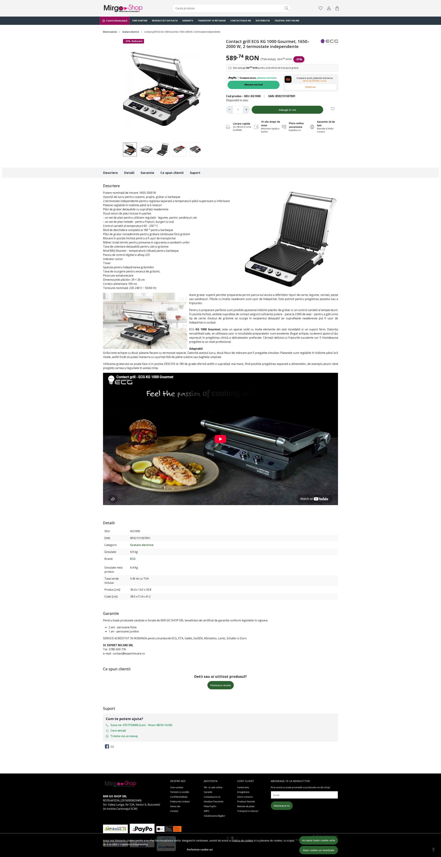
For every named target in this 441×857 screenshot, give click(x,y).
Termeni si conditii (179, 792)
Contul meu (243, 787)
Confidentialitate (179, 796)
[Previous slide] (128, 149)
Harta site (175, 806)
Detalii (129, 173)
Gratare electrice (130, 31)
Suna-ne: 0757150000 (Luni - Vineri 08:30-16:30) (141, 725)
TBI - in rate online (213, 787)
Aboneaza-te (282, 805)
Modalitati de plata (164, 20)
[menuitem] (146, 149)
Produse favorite (246, 801)
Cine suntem (139, 20)
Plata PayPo (210, 806)
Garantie (147, 173)
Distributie (262, 20)
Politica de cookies (242, 840)
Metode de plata (245, 806)
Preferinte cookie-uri (200, 849)
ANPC (206, 810)
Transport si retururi (211, 20)
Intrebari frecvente (213, 801)
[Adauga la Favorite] (332, 110)
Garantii (187, 20)
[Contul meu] (329, 8)
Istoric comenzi (245, 796)
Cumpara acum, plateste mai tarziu (314, 79)
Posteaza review (220, 685)
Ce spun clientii (172, 173)
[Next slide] (195, 149)
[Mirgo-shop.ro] (123, 8)
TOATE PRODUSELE (116, 20)
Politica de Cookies (180, 801)
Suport (195, 173)
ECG (132, 559)
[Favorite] (321, 8)
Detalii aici (310, 86)
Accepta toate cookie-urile (318, 840)
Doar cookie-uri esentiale (318, 850)
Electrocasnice (110, 31)
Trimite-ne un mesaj (124, 736)
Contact (174, 810)
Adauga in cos (287, 109)
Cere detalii (118, 730)
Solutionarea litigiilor (214, 815)
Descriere (110, 173)
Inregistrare (243, 792)
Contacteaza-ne (240, 20)
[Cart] (337, 8)
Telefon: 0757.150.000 (286, 20)
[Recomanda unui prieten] (113, 746)
